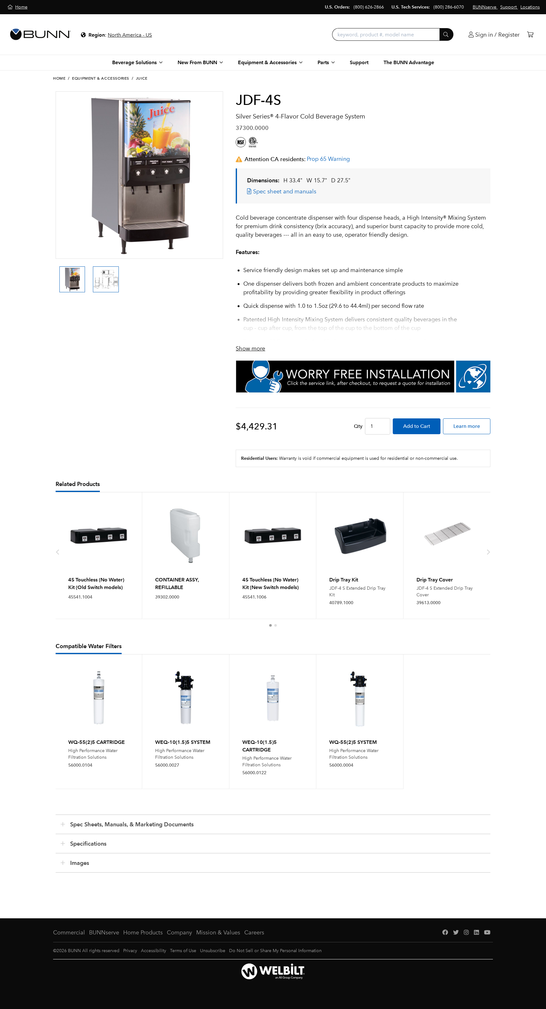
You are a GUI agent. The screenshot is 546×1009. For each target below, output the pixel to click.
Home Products (143, 932)
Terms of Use (183, 950)
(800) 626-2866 (369, 7)
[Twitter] (456, 932)
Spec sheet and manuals (284, 191)
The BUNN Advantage (409, 62)
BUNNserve (104, 932)
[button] (270, 625)
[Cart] (530, 34)
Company (179, 932)
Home (59, 78)
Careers (254, 932)
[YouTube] (487, 932)
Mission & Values (218, 932)
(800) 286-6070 (449, 7)
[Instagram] (466, 932)
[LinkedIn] (476, 932)
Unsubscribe (212, 950)
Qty (358, 426)
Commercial (69, 932)
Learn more (466, 426)
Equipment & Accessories (100, 78)
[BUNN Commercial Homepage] (40, 34)
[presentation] (57, 273)
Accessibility (153, 950)
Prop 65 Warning (328, 158)
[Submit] (446, 34)
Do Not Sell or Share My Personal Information (275, 950)
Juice (142, 78)
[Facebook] (445, 932)
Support (359, 62)
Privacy (130, 950)
